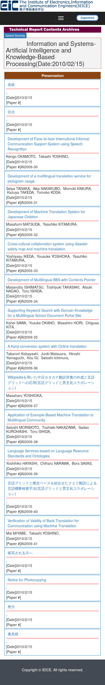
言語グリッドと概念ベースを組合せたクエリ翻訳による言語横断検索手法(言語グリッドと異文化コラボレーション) (52, 488)
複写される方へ (20, 552)
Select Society (15, 35)
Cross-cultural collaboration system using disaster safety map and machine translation (48, 246)
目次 (11, 111)
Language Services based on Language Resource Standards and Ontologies (48, 453)
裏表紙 (13, 633)
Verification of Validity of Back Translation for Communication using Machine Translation (43, 523)
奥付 (11, 606)
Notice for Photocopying (27, 579)
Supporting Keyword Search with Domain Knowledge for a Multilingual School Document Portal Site (50, 313)
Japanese (87, 17)
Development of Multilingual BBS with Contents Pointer (52, 279)
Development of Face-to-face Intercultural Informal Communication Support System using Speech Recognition (48, 143)
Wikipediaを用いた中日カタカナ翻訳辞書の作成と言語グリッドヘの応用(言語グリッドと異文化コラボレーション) (51, 382)
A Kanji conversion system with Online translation (47, 346)
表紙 (11, 84)
